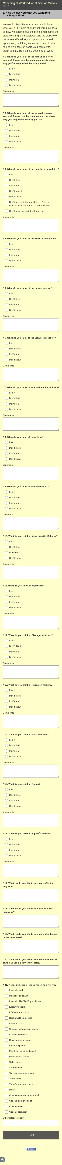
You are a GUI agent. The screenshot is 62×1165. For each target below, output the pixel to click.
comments (8, 465)
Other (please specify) (14, 1118)
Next (31, 1135)
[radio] (4, 68)
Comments (8, 91)
